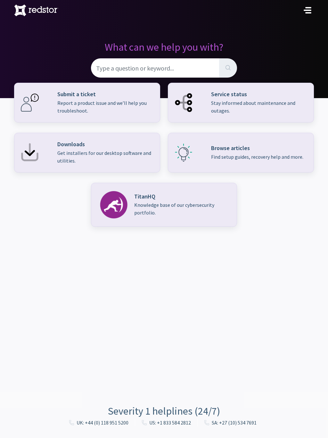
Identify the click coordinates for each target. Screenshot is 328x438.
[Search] (228, 68)
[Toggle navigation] (307, 10)
